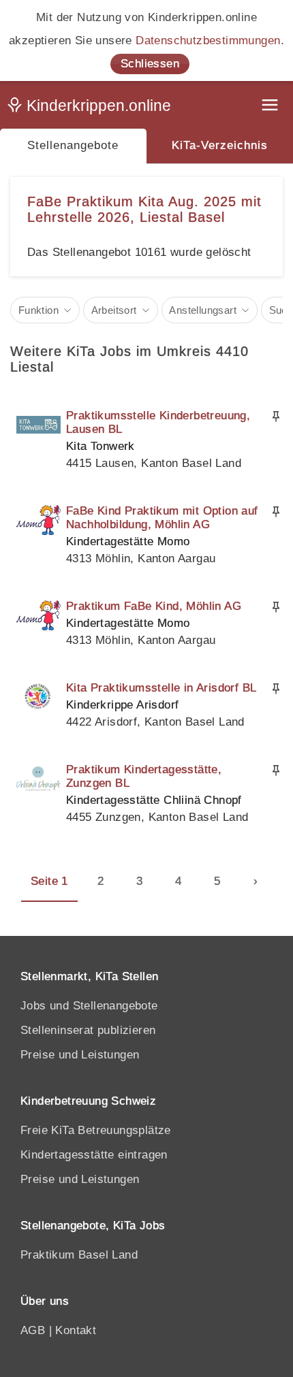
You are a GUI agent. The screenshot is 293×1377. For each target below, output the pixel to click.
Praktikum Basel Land (79, 1254)
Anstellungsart (202, 310)
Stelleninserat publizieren (87, 1030)
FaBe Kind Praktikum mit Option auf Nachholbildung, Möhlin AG (162, 517)
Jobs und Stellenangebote (89, 1005)
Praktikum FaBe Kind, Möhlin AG (153, 606)
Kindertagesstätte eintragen (94, 1154)
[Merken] (276, 416)
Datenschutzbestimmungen (208, 40)
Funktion (38, 310)
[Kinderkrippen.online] (92, 108)
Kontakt (75, 1330)
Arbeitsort (114, 310)
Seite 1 (49, 881)
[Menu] (271, 106)
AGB (32, 1330)
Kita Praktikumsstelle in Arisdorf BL (161, 687)
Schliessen (150, 63)
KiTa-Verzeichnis (220, 145)
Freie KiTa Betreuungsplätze (95, 1130)
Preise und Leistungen (79, 1054)
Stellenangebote (73, 145)
